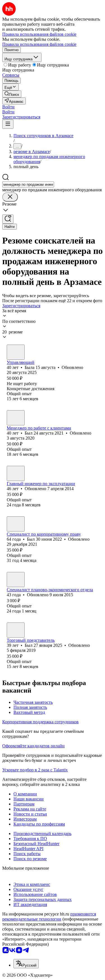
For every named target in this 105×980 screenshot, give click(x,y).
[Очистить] (10, 197)
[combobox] (28, 184)
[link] (11, 93)
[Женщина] (16, 352)
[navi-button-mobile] (7, 124)
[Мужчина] (16, 417)
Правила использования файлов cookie (39, 44)
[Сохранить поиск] (7, 219)
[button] (8, 106)
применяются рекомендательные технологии (49, 916)
